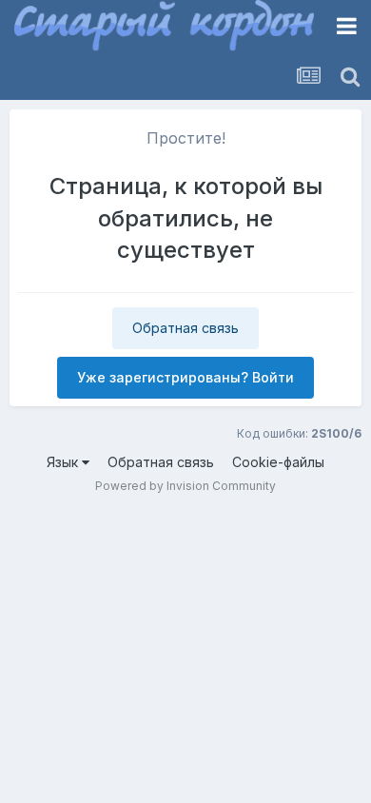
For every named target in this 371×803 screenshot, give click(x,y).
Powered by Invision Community (185, 486)
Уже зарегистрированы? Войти (185, 377)
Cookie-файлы (278, 462)
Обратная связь (185, 328)
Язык (64, 462)
